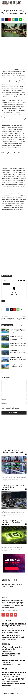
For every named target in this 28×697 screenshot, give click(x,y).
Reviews (3, 651)
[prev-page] (2, 372)
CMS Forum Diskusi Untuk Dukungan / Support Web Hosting (12, 451)
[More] (23, 19)
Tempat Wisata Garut (14, 301)
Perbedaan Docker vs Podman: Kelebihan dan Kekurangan (13, 685)
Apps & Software (5, 688)
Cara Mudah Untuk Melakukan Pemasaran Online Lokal (10, 655)
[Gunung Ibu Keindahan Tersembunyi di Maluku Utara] (5, 352)
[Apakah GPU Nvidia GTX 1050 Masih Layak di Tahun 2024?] (14, 535)
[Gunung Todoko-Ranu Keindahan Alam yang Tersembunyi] (5, 338)
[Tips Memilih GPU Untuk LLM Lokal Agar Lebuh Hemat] (14, 500)
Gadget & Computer (6, 632)
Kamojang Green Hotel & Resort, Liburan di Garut (7, 319)
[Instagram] (7, 615)
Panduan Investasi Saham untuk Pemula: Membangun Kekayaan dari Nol (13, 625)
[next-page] (5, 372)
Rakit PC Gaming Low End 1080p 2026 (12, 631)
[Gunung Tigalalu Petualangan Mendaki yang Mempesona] (5, 345)
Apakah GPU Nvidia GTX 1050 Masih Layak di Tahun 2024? (11, 521)
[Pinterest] (9, 19)
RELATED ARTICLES (7, 325)
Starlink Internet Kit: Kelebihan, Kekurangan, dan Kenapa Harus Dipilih (12, 636)
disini (2, 190)
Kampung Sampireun (7, 69)
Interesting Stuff (6, 628)
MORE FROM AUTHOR (19, 325)
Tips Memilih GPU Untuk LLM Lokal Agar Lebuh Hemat (13, 486)
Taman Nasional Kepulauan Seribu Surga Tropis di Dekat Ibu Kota (17, 330)
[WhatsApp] (13, 19)
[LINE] (20, 19)
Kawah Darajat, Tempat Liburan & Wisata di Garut (20, 319)
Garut (7, 301)
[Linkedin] (16, 19)
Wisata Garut (4, 302)
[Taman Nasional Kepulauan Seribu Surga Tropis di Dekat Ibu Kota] (5, 330)
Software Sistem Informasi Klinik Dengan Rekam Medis (11, 648)
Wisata (21, 301)
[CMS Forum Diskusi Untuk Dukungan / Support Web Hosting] (14, 465)
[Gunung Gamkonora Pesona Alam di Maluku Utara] (5, 366)
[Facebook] (2, 19)
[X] (6, 19)
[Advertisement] (14, 53)
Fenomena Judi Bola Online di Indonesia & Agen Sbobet (13, 661)
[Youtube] (15, 615)
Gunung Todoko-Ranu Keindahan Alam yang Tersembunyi (16, 337)
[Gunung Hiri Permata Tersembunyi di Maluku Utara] (5, 359)
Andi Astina (5, 15)
